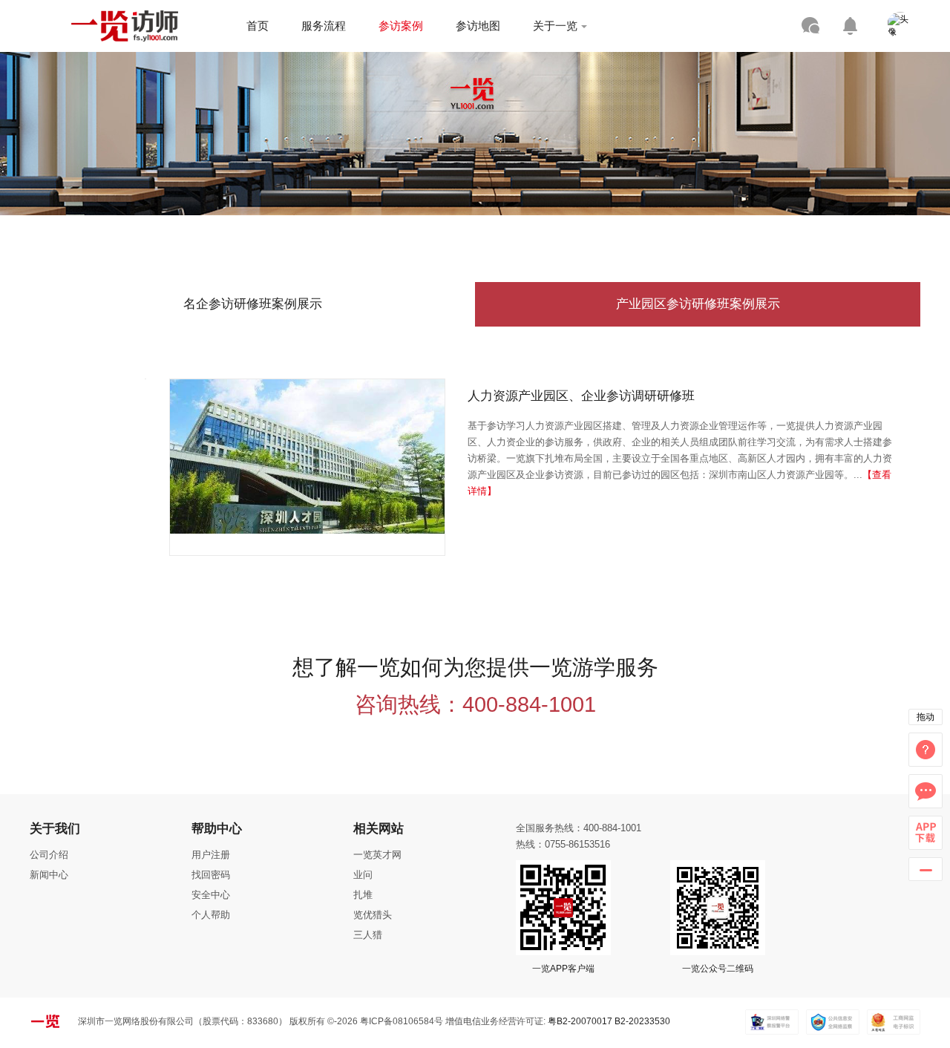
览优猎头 (372, 914)
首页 (257, 25)
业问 (363, 874)
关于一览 (555, 25)
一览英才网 (377, 854)
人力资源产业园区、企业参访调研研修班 (581, 396)
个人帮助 (210, 914)
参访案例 (401, 25)
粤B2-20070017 (579, 1021)
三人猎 (367, 934)
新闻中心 (49, 874)
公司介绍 (49, 854)
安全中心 (210, 894)
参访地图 (478, 25)
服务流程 (323, 25)
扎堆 (363, 894)
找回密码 (210, 874)
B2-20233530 (642, 1021)
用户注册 (210, 854)
